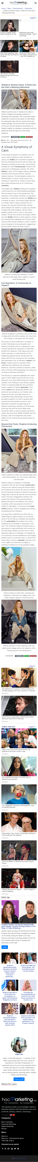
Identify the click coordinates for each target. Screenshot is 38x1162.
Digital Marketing (7, 1126)
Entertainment (18, 8)
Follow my (18, 1079)
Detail (5, 947)
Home (3, 8)
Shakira (23, 137)
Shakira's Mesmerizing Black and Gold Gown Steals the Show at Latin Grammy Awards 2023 (10, 1020)
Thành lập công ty (7, 1140)
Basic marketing (7, 1122)
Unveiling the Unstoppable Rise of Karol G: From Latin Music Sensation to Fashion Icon (28, 996)
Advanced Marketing (8, 1124)
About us (4, 1136)
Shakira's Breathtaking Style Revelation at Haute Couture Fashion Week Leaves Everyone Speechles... (10, 971)
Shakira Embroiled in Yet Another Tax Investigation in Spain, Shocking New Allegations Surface (9, 996)
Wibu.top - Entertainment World (12, 1138)
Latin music (29, 137)
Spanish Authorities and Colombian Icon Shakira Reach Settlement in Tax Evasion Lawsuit (28, 1019)
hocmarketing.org (20, 1158)
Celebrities (28, 8)
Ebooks (4, 1128)
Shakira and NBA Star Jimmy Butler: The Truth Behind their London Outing (28, 968)
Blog (9, 8)
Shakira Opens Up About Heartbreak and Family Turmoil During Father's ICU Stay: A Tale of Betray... (18, 926)
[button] (11, 1115)
